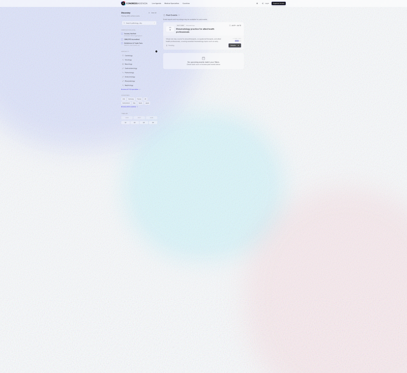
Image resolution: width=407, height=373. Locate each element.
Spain (140, 103)
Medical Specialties (171, 3)
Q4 (153, 122)
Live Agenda (156, 3)
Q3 (144, 122)
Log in (267, 3)
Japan (147, 103)
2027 (139, 117)
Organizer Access (278, 3)
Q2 (135, 122)
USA (123, 99)
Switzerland (126, 103)
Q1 (125, 122)
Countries (186, 3)
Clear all (153, 13)
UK (145, 99)
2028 (151, 117)
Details (233, 45)
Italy (134, 103)
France (139, 99)
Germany (131, 99)
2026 (127, 117)
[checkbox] (122, 33)
